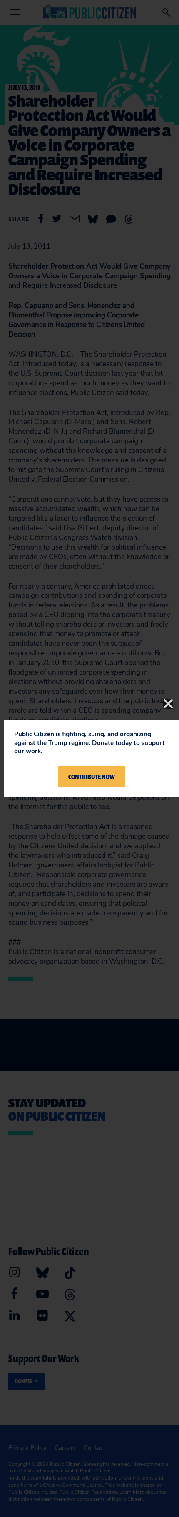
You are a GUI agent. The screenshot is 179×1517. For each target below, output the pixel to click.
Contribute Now (91, 776)
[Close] (168, 703)
